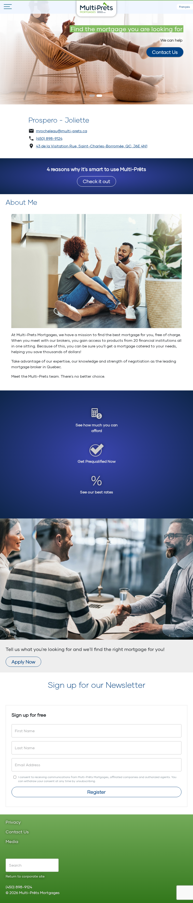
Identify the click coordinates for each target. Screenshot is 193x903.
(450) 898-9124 (49, 138)
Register (96, 792)
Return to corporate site (25, 876)
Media (12, 841)
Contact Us (165, 52)
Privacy (13, 822)
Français (184, 6)
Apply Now (23, 661)
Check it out (96, 181)
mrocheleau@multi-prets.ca (61, 130)
